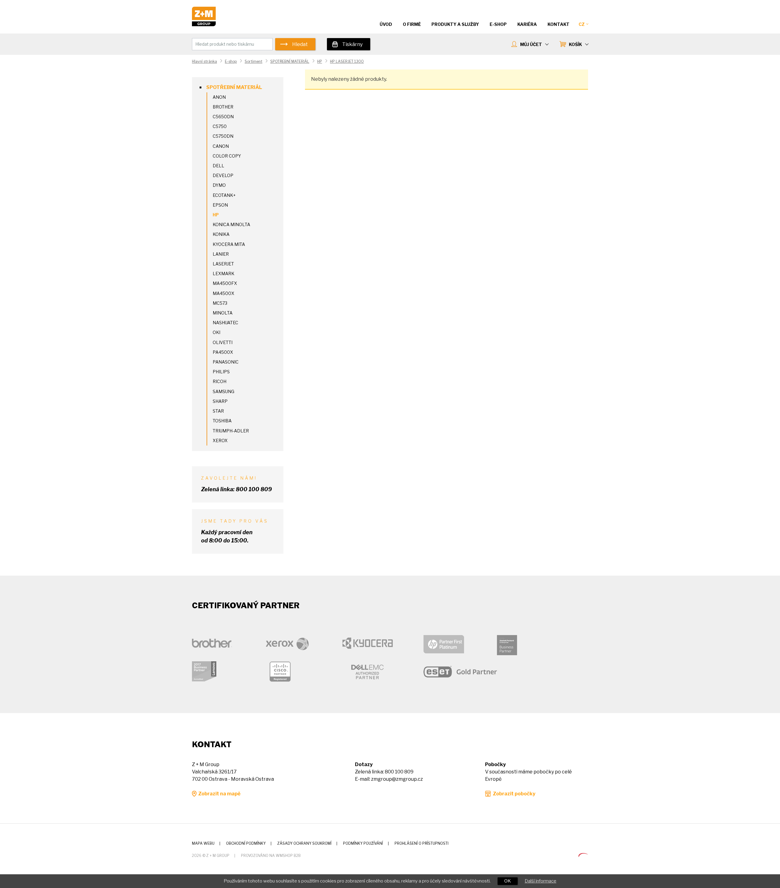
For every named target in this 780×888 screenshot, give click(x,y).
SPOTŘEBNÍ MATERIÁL (289, 61)
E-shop (231, 61)
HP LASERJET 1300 (347, 61)
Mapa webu (203, 843)
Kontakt (558, 24)
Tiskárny (352, 44)
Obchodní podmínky (246, 843)
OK (508, 881)
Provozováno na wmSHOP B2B (271, 855)
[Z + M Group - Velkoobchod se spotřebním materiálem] (204, 24)
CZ (582, 24)
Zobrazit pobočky (514, 794)
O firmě (412, 24)
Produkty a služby (455, 24)
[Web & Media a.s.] (583, 855)
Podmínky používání (363, 843)
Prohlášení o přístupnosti (421, 843)
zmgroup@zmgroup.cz (397, 779)
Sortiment (253, 61)
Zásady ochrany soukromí (304, 843)
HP (319, 61)
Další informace (540, 881)
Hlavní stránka (204, 61)
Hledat (300, 44)
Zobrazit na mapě (219, 794)
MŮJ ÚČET (531, 44)
